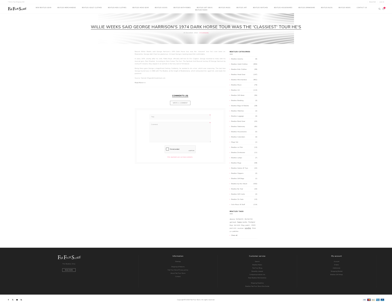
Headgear (251, 222)
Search (257, 261)
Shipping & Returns (178, 267)
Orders (336, 265)
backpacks (240, 219)
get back (233, 222)
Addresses (336, 268)
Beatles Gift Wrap (336, 275)
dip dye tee (249, 219)
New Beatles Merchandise (257, 278)
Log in (381, 2)
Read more (69, 270)
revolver (240, 228)
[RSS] (21, 299)
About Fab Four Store (177, 273)
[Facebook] (8, 299)
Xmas (254, 228)
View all (234, 235)
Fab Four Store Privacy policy (178, 270)
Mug (242, 225)
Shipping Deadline (257, 283)
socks (248, 228)
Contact (178, 276)
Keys (231, 225)
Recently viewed (257, 271)
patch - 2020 (251, 225)
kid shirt (237, 225)
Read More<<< (140, 83)
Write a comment (180, 103)
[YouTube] (17, 299)
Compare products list (257, 275)
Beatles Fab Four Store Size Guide (257, 286)
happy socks (242, 222)
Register (372, 2)
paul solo (233, 228)
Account (336, 261)
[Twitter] (12, 299)
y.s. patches (234, 231)
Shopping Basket (336, 271)
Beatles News (257, 265)
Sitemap (178, 261)
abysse (232, 219)
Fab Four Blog (257, 268)
